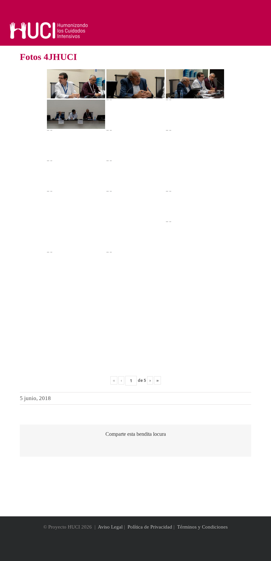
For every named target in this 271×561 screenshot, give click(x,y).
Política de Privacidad (150, 527)
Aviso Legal (110, 527)
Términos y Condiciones (202, 527)
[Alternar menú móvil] (258, 25)
